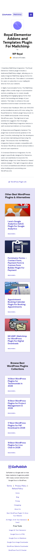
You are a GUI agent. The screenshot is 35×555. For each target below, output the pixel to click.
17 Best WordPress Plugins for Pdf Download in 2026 (17, 425)
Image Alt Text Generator (17, 530)
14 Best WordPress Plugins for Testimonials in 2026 (17, 382)
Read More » (12, 234)
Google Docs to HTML (17, 534)
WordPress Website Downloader (17, 546)
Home (18, 493)
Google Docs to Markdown (17, 538)
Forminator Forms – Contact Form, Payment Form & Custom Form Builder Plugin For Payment (17, 264)
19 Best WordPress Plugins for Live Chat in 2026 (17, 445)
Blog (17, 497)
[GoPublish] (7, 15)
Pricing (17, 501)
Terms (9, 486)
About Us (17, 509)
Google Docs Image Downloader (17, 542)
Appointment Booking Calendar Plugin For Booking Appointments (16, 303)
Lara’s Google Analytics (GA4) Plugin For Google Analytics (16, 225)
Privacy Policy (20, 486)
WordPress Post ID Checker (17, 550)
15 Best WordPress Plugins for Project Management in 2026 (17, 404)
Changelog (17, 505)
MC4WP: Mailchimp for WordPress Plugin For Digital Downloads (17, 340)
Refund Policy (17, 488)
